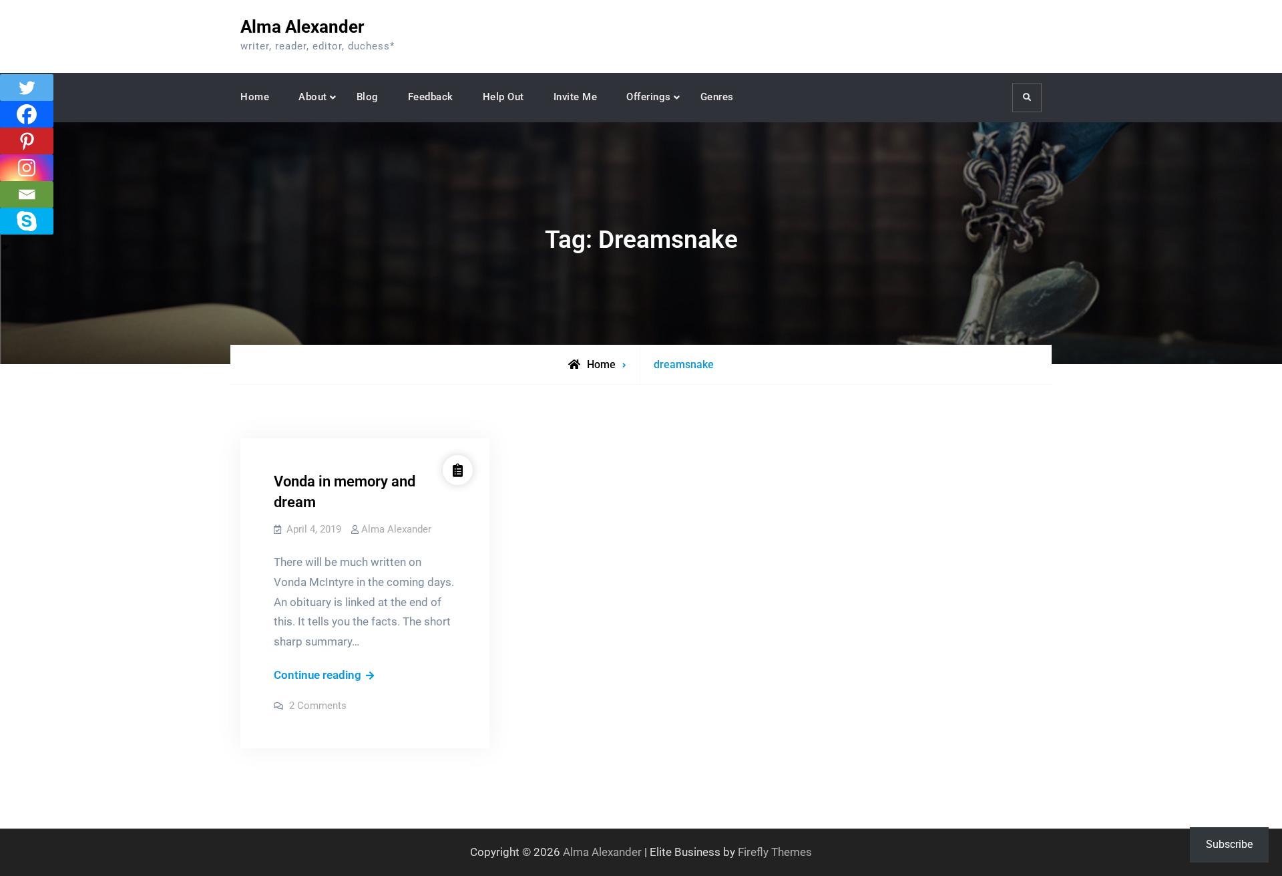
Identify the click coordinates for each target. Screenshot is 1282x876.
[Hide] (5, 247)
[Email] (26, 194)
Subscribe (1229, 844)
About (312, 97)
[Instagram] (26, 167)
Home (254, 97)
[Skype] (26, 221)
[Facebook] (26, 114)
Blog (368, 97)
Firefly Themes (775, 852)
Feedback (430, 97)
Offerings (648, 97)
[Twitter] (26, 87)
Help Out (503, 97)
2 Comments (318, 706)
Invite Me (576, 97)
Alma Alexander (302, 27)
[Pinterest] (26, 141)
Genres (717, 97)
